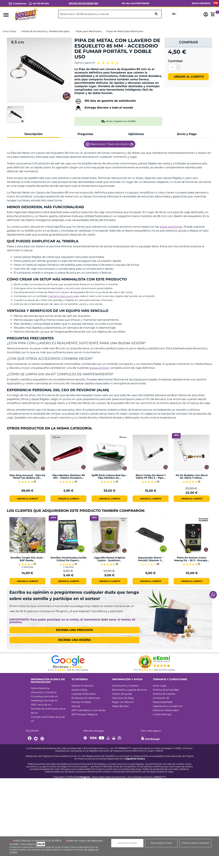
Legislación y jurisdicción (168, 706)
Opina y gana (84, 62)
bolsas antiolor (99, 367)
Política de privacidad (166, 689)
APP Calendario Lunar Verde (88, 710)
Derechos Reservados (166, 710)
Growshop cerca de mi (44, 696)
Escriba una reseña (74, 640)
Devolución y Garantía (125, 685)
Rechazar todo (161, 843)
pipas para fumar (171, 226)
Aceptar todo (127, 843)
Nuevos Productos (83, 685)
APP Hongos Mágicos (85, 714)
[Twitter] (36, 738)
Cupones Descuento (84, 693)
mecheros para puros (60, 296)
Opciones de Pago (123, 697)
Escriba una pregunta (74, 630)
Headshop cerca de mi (44, 700)
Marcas (76, 706)
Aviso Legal (159, 685)
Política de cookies (164, 693)
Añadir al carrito (188, 76)
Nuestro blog (79, 689)
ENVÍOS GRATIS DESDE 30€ (83, 3)
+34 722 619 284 (40, 3)
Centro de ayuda (122, 693)
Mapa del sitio (120, 706)
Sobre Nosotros (40, 688)
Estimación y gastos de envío (129, 689)
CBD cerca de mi (41, 704)
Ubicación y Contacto (44, 692)
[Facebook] (29, 738)
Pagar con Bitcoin (123, 702)
